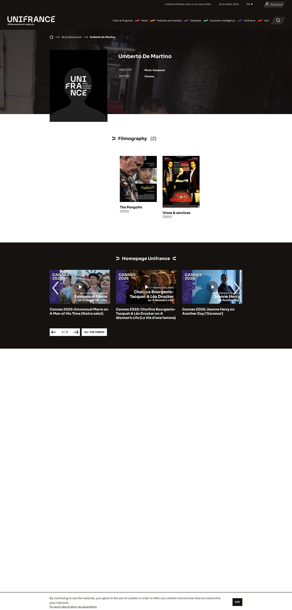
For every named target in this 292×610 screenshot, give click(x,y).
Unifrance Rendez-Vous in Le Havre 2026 (188, 4)
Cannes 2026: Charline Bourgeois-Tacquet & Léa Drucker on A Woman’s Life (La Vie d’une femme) (146, 313)
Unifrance (249, 20)
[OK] (237, 601)
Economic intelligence (222, 20)
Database (195, 20)
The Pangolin (131, 207)
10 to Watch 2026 (229, 4)
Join (266, 20)
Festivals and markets (169, 20)
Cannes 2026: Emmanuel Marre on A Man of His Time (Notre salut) (79, 311)
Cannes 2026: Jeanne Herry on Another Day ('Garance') (208, 311)
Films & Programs (123, 20)
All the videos (94, 332)
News (145, 20)
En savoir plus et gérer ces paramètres (73, 606)
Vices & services (176, 213)
